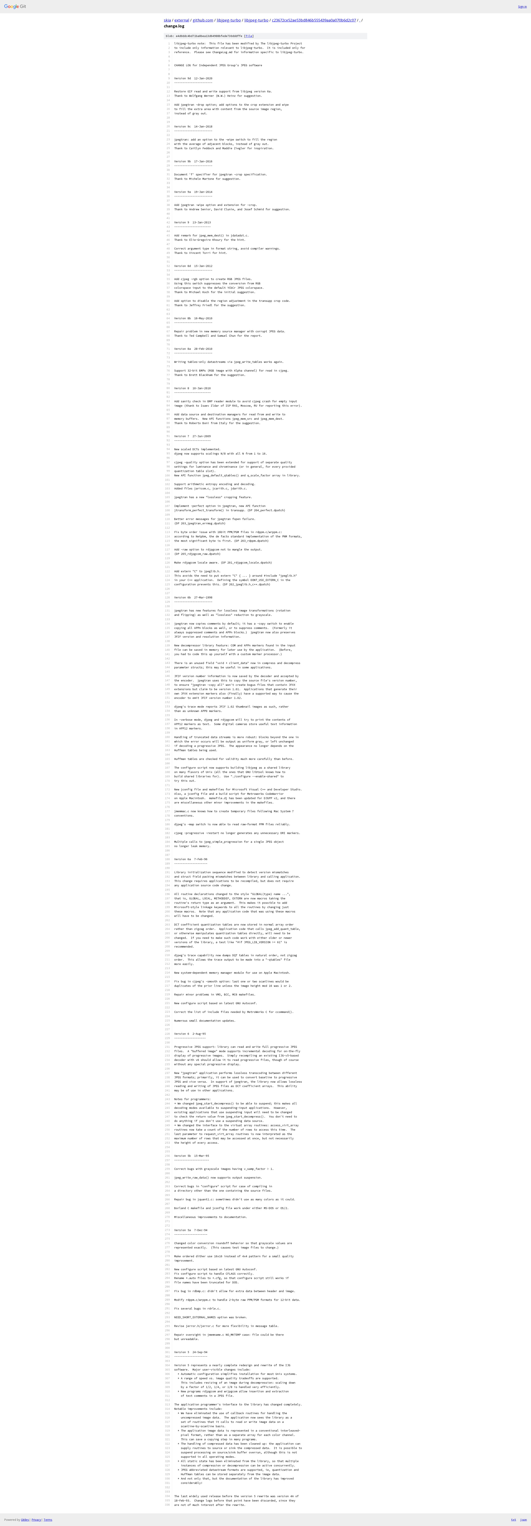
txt (513, 1519)
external (181, 20)
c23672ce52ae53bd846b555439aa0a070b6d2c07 (314, 20)
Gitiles (25, 1520)
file (249, 36)
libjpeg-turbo (229, 20)
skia (167, 20)
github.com (203, 20)
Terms (48, 1520)
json (523, 1519)
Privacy (36, 1520)
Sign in (522, 7)
